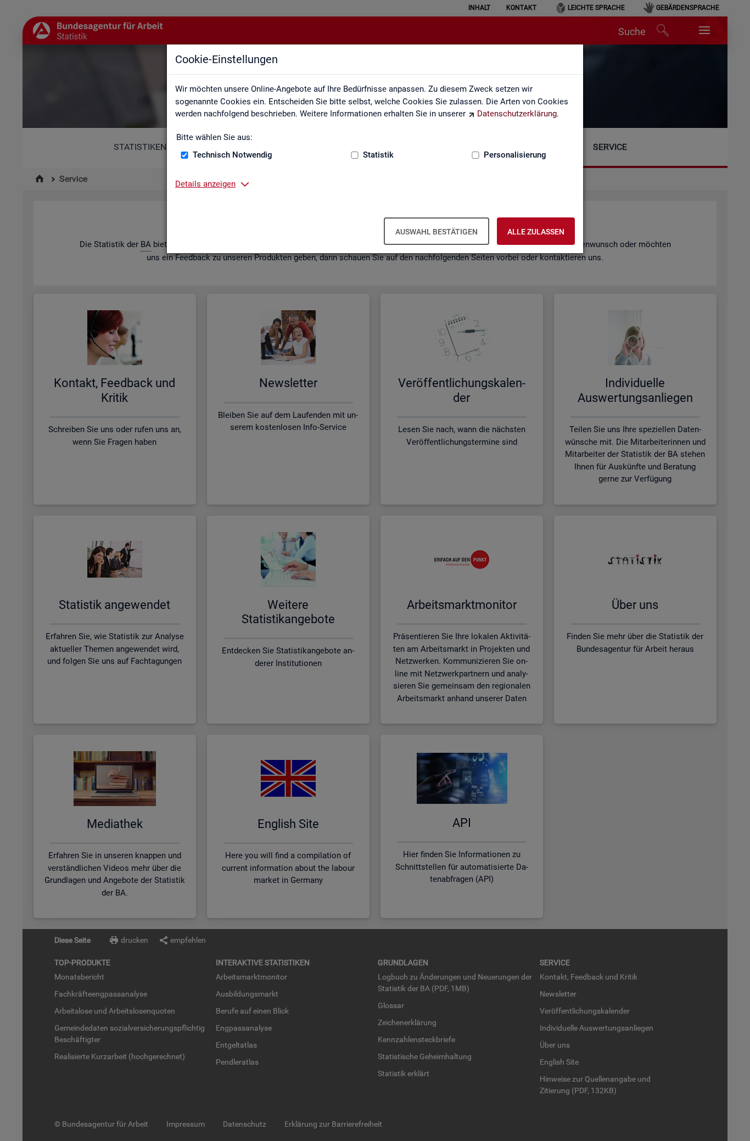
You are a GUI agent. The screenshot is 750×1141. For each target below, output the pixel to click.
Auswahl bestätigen (436, 231)
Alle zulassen (535, 231)
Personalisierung (515, 155)
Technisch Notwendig (232, 155)
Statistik (378, 155)
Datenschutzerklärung (517, 114)
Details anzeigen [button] (205, 184)
